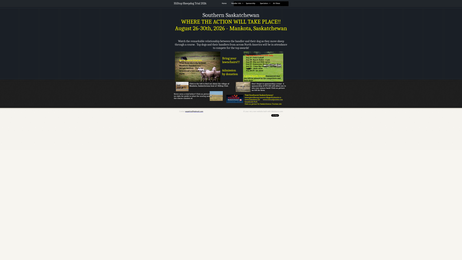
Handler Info (236, 3)
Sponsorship (250, 3)
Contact (182, 112)
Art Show (276, 3)
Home (224, 3)
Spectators (264, 3)
